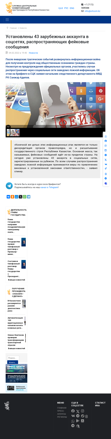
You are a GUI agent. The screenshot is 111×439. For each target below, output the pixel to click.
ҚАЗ (61, 8)
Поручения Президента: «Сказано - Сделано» (19, 292)
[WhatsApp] (24, 196)
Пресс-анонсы (61, 412)
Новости (33, 53)
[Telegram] (28, 196)
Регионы (62, 417)
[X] (20, 196)
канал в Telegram (49, 187)
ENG (72, 8)
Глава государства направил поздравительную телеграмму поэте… (16, 225)
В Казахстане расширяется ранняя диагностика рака (14, 305)
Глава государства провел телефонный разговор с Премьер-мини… (14, 246)
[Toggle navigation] (7, 19)
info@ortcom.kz (92, 11)
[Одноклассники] (12, 196)
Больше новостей (16, 280)
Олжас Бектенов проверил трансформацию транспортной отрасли (16, 340)
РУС (66, 8)
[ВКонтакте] (8, 196)
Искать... (12, 362)
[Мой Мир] (16, 196)
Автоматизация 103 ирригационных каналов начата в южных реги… (15, 323)
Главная (61, 408)
